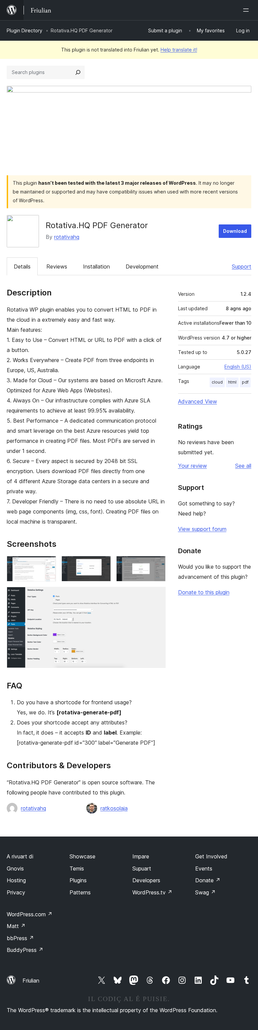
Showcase (82, 856)
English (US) (237, 366)
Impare (140, 856)
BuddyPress (25, 950)
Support (241, 266)
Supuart (141, 868)
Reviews (56, 266)
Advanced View (197, 401)
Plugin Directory (24, 30)
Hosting (16, 880)
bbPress (20, 938)
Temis (77, 868)
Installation (96, 266)
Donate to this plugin (203, 592)
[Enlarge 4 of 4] (156, 596)
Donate (207, 880)
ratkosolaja (114, 808)
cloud (217, 382)
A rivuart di (20, 856)
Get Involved (211, 856)
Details (22, 266)
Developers (146, 880)
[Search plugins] (78, 72)
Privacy (16, 892)
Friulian (31, 980)
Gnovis (15, 868)
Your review (192, 465)
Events (203, 868)
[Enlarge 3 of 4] (156, 565)
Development (142, 266)
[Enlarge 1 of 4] (47, 565)
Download (235, 231)
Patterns (80, 892)
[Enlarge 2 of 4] (101, 565)
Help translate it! (179, 49)
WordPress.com (29, 914)
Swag (205, 892)
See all (243, 465)
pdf (245, 382)
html (232, 382)
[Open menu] (247, 10)
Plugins (78, 880)
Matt (16, 926)
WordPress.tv (152, 892)
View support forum (202, 529)
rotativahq (66, 237)
